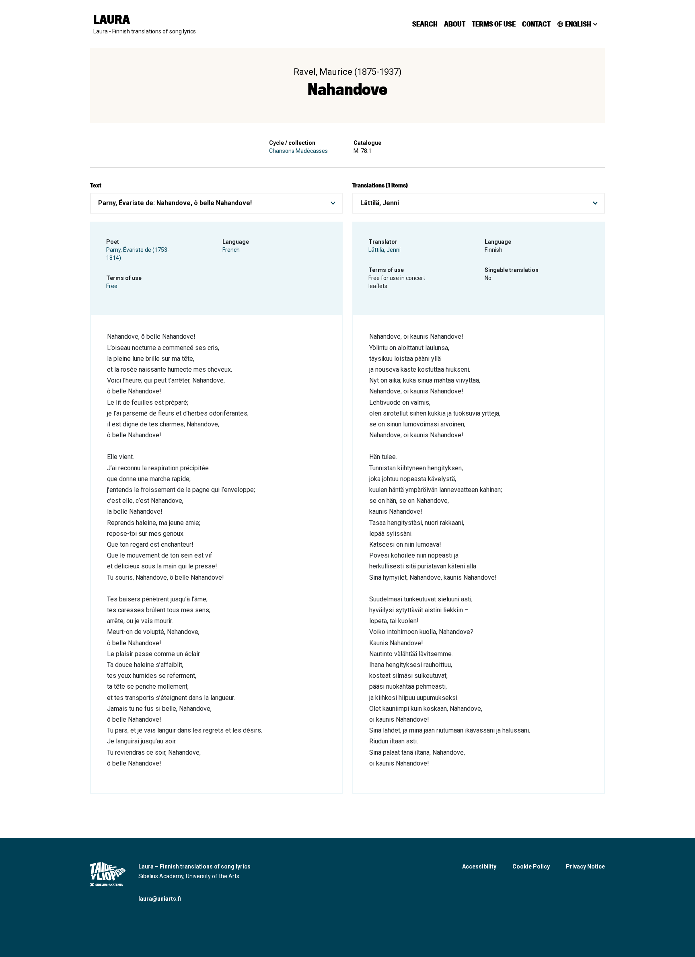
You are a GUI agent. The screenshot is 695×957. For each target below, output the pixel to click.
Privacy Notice (585, 866)
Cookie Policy (531, 866)
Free (111, 286)
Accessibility (479, 866)
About (454, 24)
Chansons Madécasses (298, 151)
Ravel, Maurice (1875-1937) (348, 72)
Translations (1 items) (380, 185)
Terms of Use (494, 24)
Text (95, 185)
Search (425, 24)
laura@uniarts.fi (159, 898)
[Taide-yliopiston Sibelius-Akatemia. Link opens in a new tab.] (107, 874)
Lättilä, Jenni (384, 250)
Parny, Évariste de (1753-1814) (137, 254)
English (578, 24)
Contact (536, 24)
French (231, 250)
